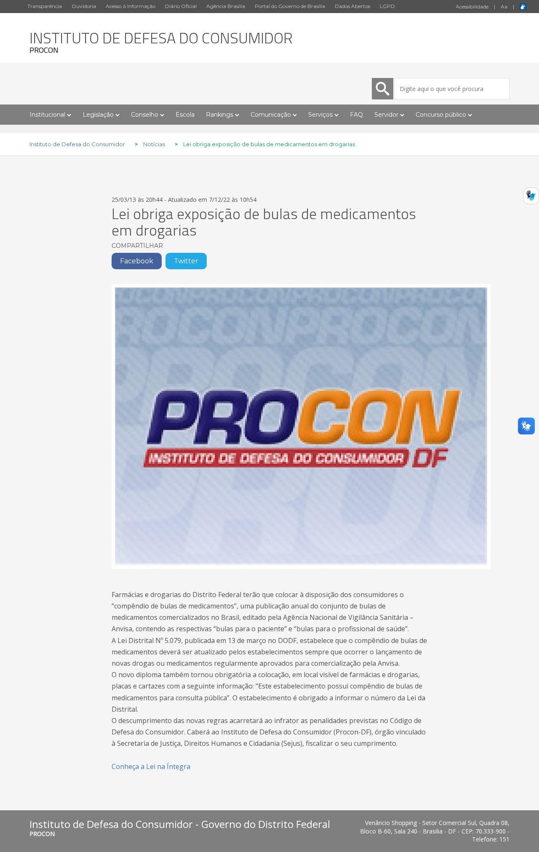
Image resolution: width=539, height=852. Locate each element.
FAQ (356, 114)
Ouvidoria (84, 6)
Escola (185, 114)
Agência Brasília (225, 6)
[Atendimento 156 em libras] (531, 198)
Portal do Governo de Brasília (290, 6)
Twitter (186, 261)
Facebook (136, 261)
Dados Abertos (352, 6)
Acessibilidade (472, 6)
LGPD (387, 6)
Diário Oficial (181, 6)
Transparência (44, 6)
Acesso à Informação (130, 6)
